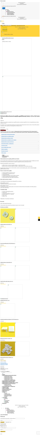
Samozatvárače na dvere (6, 389)
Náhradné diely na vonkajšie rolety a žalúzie (10, 382)
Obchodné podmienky (4, 363)
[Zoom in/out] (1, 433)
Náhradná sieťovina (7, 384)
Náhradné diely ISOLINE (19, 131)
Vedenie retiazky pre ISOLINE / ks (6, 224)
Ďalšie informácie (5, 155)
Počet (3, 129)
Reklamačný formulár (7, 395)
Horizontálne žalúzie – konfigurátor (8, 386)
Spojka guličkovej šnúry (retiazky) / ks (6, 357)
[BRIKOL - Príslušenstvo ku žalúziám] (2, 21)
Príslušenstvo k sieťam (8, 385)
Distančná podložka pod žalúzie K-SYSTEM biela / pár (9, 319)
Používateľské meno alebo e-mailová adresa (8, 418)
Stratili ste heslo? (3, 423)
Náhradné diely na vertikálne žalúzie (8, 380)
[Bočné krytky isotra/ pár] (4, 36)
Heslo (1, 420)
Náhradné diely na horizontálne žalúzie (9, 25)
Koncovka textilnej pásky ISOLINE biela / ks (7, 243)
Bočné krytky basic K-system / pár (6, 338)
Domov (1, 25)
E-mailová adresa (3, 427)
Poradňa (5, 392)
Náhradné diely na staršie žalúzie (33, 132)
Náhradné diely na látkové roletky (21, 132)
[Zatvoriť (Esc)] (0, 433)
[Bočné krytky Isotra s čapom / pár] (4, 31)
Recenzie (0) (4, 156)
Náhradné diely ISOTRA (21, 25)
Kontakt (3, 391)
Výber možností (3, 341)
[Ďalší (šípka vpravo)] (1, 434)
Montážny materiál (5, 390)
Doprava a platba (3, 362)
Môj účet (5, 396)
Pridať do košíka (3, 130)
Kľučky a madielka (5, 388)
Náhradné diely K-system (8, 378)
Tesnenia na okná (5, 387)
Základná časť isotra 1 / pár (4, 300)
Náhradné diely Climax (8, 376)
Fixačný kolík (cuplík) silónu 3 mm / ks (6, 281)
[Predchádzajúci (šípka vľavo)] (0, 434)
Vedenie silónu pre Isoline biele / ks (6, 262)
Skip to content (2, 0)
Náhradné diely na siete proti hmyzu (8, 383)
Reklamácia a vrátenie (4, 364)
